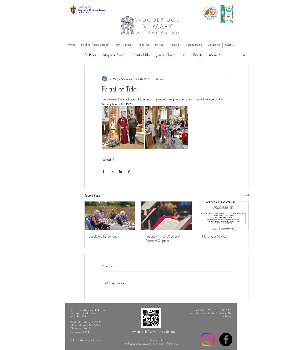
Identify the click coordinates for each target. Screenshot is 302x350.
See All (245, 195)
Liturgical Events (114, 55)
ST (146, 26)
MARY (163, 26)
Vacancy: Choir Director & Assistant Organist (163, 238)
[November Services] (223, 215)
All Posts (90, 55)
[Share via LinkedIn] (120, 171)
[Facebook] (225, 339)
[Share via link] (129, 171)
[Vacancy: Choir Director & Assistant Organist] (166, 215)
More (213, 55)
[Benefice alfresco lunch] (110, 215)
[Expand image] (123, 127)
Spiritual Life (141, 55)
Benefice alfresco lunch (104, 236)
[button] (244, 54)
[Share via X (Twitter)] (112, 171)
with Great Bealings (157, 32)
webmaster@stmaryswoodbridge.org (87, 340)
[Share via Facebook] (103, 171)
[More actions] (229, 79)
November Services (215, 236)
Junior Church (166, 55)
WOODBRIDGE (157, 20)
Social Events (192, 55)
